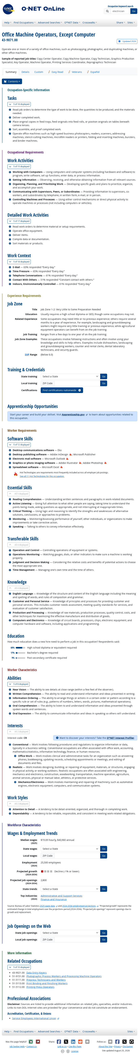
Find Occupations (24, 22)
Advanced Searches (49, 22)
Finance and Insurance (54, 899)
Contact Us (31, 1046)
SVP (27, 354)
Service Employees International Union (34, 1018)
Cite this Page (74, 1046)
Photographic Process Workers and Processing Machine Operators (64, 976)
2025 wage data (47, 905)
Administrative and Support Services (61, 895)
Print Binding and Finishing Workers (46, 983)
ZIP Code (48, 383)
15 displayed (22, 166)
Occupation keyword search (120, 6)
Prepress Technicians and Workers (46, 979)
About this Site (105, 1046)
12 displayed (22, 444)
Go (133, 11)
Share (119, 22)
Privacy (117, 1046)
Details (25, 72)
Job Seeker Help (17, 1046)
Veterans (77, 72)
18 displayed (22, 104)
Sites (130, 22)
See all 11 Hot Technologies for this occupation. (42, 476)
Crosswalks (89, 22)
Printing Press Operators (40, 987)
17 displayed (22, 221)
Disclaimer (128, 1046)
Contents (13, 81)
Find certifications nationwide (60, 390)
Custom (38, 72)
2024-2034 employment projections (79, 905)
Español (95, 72)
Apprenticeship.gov (73, 414)
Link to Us (62, 1046)
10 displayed (22, 967)
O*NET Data (71, 22)
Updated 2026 (129, 41)
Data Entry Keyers (36, 972)
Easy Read (57, 72)
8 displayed (21, 684)
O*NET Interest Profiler (120, 737)
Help (6, 22)
